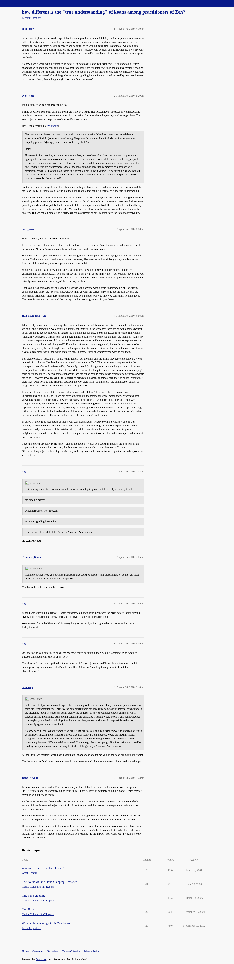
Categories (38, 951)
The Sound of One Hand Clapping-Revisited (49, 882)
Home (25, 951)
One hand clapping (33, 895)
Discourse (41, 959)
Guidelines (53, 951)
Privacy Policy (92, 951)
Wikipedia (52, 125)
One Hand (28, 909)
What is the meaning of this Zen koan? (46, 923)
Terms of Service (71, 951)
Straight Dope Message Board (18, 3)
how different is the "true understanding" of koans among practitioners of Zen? (103, 12)
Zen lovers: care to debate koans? (43, 868)
